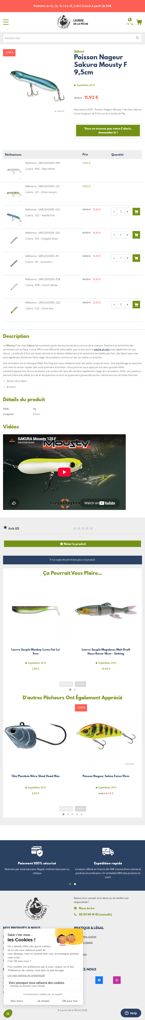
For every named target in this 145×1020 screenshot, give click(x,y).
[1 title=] (74, 528)
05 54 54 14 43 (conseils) (95, 914)
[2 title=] (79, 528)
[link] (99, 980)
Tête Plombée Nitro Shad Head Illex (35, 751)
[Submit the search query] (137, 38)
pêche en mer (102, 349)
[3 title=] (83, 528)
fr (127, 24)
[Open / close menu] (6, 22)
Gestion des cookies (85, 936)
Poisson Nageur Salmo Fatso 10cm (106, 751)
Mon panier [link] (139, 22)
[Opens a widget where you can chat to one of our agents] (130, 1013)
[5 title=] (91, 528)
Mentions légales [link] (83, 942)
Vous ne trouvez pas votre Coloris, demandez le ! (108, 130)
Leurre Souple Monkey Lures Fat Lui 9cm (35, 627)
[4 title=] (87, 528)
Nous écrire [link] (86, 908)
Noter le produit (72, 543)
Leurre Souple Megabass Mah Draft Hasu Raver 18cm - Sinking (106, 627)
